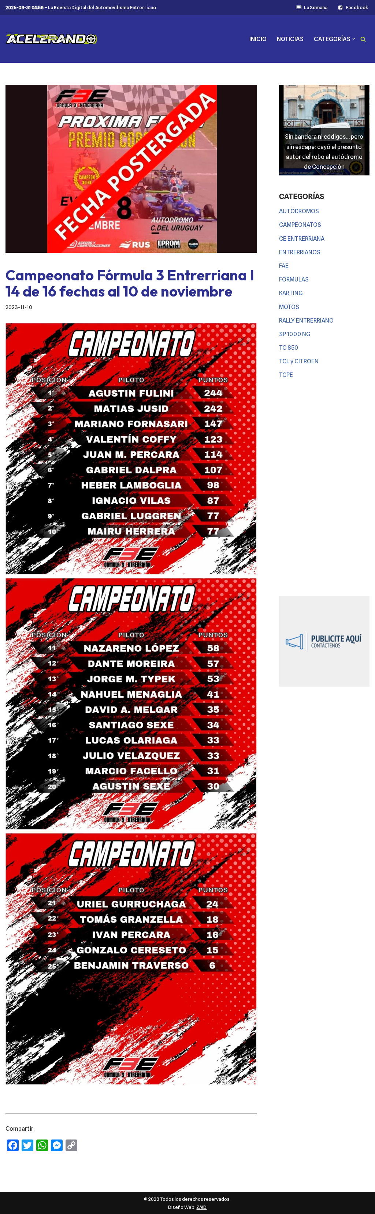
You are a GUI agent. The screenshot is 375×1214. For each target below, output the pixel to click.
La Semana (315, 7)
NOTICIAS (290, 39)
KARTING (291, 293)
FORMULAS (294, 279)
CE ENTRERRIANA (301, 238)
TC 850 (288, 347)
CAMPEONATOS (300, 224)
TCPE (286, 374)
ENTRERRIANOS (299, 252)
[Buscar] (363, 39)
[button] (353, 38)
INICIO (258, 39)
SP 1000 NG (295, 334)
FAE (284, 265)
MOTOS (289, 307)
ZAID (201, 1207)
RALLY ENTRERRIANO (306, 320)
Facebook (357, 7)
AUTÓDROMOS (299, 211)
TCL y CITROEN (299, 361)
